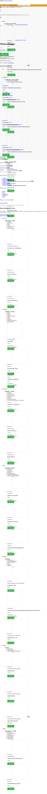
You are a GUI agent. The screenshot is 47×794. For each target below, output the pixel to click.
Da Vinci (9, 366)
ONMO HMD (10, 341)
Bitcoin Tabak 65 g (11, 456)
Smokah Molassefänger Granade (9, 99)
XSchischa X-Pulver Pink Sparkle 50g (14, 758)
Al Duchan (9, 545)
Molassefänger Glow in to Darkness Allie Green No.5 (13, 149)
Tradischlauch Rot (11, 670)
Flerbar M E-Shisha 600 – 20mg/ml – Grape (16, 101)
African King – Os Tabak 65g (13, 404)
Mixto (8, 272)
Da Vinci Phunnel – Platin (12, 368)
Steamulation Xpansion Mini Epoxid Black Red (16, 185)
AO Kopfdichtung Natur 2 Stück (13, 783)
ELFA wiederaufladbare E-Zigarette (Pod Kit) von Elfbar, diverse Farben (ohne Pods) (24, 69)
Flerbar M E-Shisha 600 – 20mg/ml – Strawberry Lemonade (19, 151)
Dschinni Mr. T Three (11, 585)
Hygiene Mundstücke (20, 583)
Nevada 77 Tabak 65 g (11, 274)
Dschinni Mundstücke (11, 583)
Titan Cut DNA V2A (11, 174)
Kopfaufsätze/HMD (11, 339)
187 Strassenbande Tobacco (12, 245)
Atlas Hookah (10, 172)
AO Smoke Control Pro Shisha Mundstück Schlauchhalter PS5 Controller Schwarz (23, 610)
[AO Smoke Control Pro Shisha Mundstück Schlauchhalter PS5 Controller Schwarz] (15, 606)
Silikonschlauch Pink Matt (12, 720)
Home (1, 7)
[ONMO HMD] (15, 337)
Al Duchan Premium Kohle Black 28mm (15, 547)
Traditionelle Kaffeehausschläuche (14, 668)
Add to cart (11, 348)
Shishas (14, 172)
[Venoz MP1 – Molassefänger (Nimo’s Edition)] (10, 83)
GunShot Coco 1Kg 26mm (12, 495)
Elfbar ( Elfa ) (10, 67)
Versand (10, 252)
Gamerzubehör (10, 608)
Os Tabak (9, 402)
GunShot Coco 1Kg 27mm (12, 521)
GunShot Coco (10, 493)
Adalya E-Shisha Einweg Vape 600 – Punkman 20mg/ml (18, 126)
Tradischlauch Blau (11, 695)
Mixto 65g (12, 272)
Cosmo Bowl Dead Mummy (12, 379)
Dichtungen (9, 781)
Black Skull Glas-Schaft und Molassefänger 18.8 (12, 124)
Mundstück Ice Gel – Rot (12, 637)
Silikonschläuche (10, 718)
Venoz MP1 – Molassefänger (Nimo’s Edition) (11, 87)
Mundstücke (18, 635)
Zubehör (7, 7)
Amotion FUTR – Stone (12, 210)
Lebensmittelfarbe (10, 756)
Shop (4, 7)
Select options (11, 49)
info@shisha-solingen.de (5, 167)
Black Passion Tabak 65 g (12, 300)
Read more (11, 157)
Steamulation (13, 183)
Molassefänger (13, 7)
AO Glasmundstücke (11, 635)
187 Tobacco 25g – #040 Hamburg (14, 248)
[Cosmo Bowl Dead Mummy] (10, 374)
